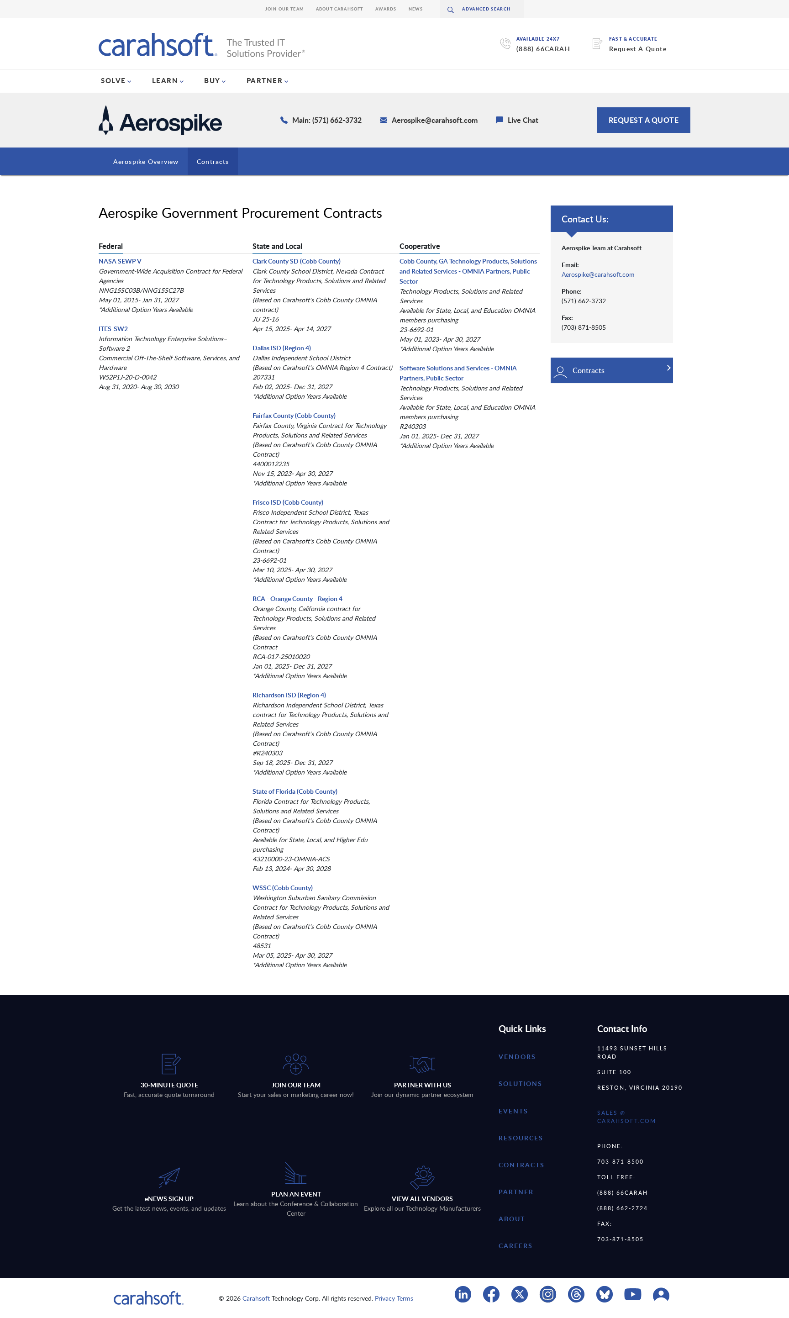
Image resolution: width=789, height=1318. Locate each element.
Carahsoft (256, 1298)
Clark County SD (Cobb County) (296, 261)
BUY (212, 80)
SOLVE (113, 80)
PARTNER (265, 80)
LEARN (165, 80)
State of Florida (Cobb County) (294, 791)
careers (516, 1245)
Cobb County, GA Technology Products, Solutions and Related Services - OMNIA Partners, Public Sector (468, 271)
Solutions (520, 1083)
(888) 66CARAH (543, 48)
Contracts (213, 161)
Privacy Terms (394, 1298)
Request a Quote (644, 120)
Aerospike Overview (146, 161)
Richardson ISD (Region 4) (289, 695)
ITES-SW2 (113, 328)
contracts (522, 1164)
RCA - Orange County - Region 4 (297, 598)
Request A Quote (638, 48)
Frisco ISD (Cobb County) (287, 502)
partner (516, 1191)
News (416, 9)
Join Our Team (284, 9)
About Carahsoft (339, 9)
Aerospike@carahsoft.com (598, 274)
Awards (386, 9)
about (512, 1218)
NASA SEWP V (120, 261)
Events (513, 1111)
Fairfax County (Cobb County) (294, 415)
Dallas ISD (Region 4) (281, 347)
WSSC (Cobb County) (282, 887)
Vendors (517, 1056)
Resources (521, 1137)
